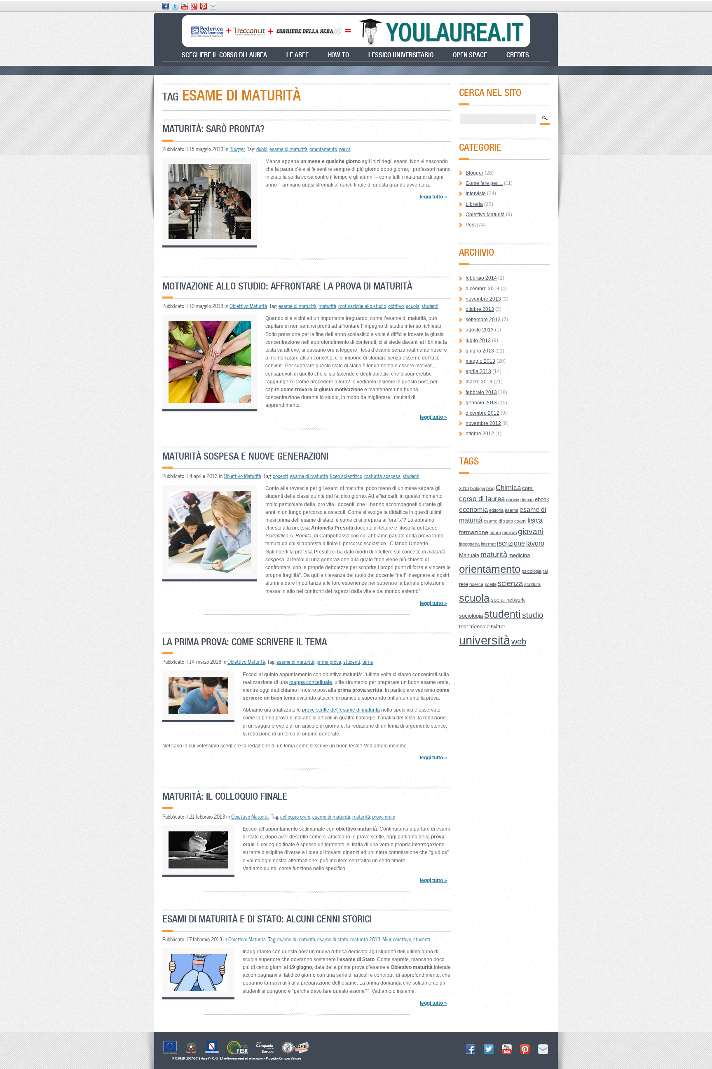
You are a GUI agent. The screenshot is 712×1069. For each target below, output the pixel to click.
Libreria (474, 204)
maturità (327, 306)
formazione (473, 532)
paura (345, 149)
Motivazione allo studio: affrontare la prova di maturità (287, 286)
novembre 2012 (483, 423)
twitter (498, 626)
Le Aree (297, 54)
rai (545, 571)
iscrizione (511, 543)
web (518, 641)
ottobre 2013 (480, 309)
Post (470, 225)
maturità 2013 (365, 939)
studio (532, 615)
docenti (280, 476)
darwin (512, 499)
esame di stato (332, 939)
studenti (430, 306)
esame (511, 510)
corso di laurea (482, 499)
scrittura (532, 584)
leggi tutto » (433, 197)
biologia (477, 488)
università (484, 640)
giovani (530, 531)
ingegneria (469, 544)
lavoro (535, 543)
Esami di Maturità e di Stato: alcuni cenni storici (267, 919)
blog (490, 488)
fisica (535, 520)
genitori (509, 532)
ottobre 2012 (480, 433)
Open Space (470, 54)
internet (488, 544)
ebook (542, 499)
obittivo (396, 306)
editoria (496, 510)
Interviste (476, 193)
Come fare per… (484, 183)
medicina (519, 555)
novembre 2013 (483, 299)
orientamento (323, 149)
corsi (528, 488)
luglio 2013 (478, 340)
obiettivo (402, 939)
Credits (517, 54)
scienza (510, 583)
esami (520, 520)
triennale (479, 626)
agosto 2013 (480, 330)
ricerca (476, 584)
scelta (491, 584)
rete (463, 584)
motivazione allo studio (362, 306)
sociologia (471, 616)
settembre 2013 (483, 319)
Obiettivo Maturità (248, 306)
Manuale (469, 555)
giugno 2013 (480, 351)
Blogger (237, 149)
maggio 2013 (480, 361)
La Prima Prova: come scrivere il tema (244, 642)
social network (508, 600)
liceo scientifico (346, 476)
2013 (464, 488)
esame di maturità (288, 149)
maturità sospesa (382, 476)
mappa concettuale (310, 682)
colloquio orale (295, 816)
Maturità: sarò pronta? (213, 129)
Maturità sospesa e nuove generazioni (245, 456)
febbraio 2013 (481, 392)
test (463, 626)
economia (473, 509)
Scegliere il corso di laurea (224, 54)
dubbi (261, 149)
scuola (412, 306)
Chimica (508, 488)
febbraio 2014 (481, 278)
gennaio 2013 (481, 403)
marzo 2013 (479, 382)
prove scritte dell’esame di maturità (341, 710)
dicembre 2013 (482, 289)
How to (338, 54)
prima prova (328, 661)
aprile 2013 (478, 371)
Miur (386, 939)
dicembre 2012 (482, 413)
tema (367, 661)
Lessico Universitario (400, 54)
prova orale (383, 816)
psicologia (531, 571)
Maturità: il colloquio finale (224, 796)
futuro (495, 532)
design (527, 499)
